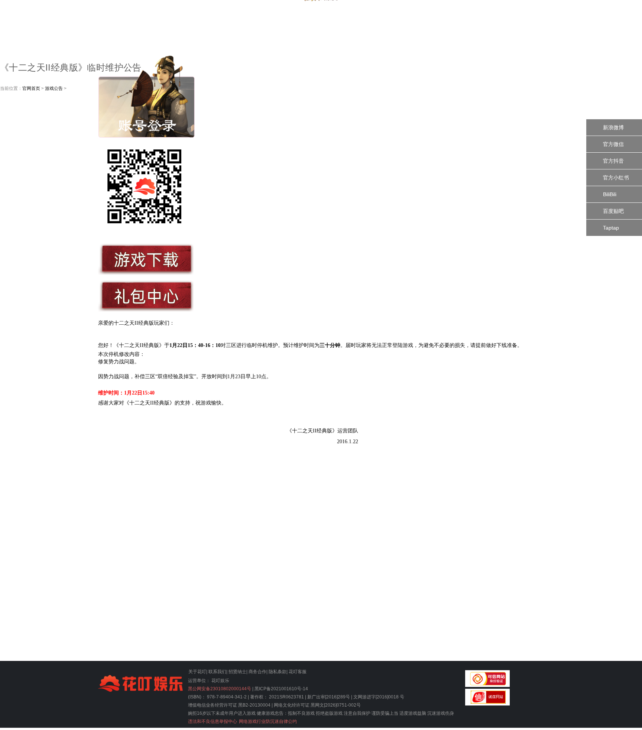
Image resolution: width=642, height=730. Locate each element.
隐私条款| (278, 671)
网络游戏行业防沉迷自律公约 (268, 721)
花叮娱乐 (220, 680)
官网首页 (31, 88)
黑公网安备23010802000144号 (219, 688)
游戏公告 (54, 88)
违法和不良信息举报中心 (212, 721)
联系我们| (217, 671)
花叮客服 (298, 671)
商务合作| (258, 671)
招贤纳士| (237, 671)
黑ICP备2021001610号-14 (281, 688)
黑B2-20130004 (254, 705)
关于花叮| (197, 671)
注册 (552, 53)
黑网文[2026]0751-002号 (336, 705)
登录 (551, 20)
